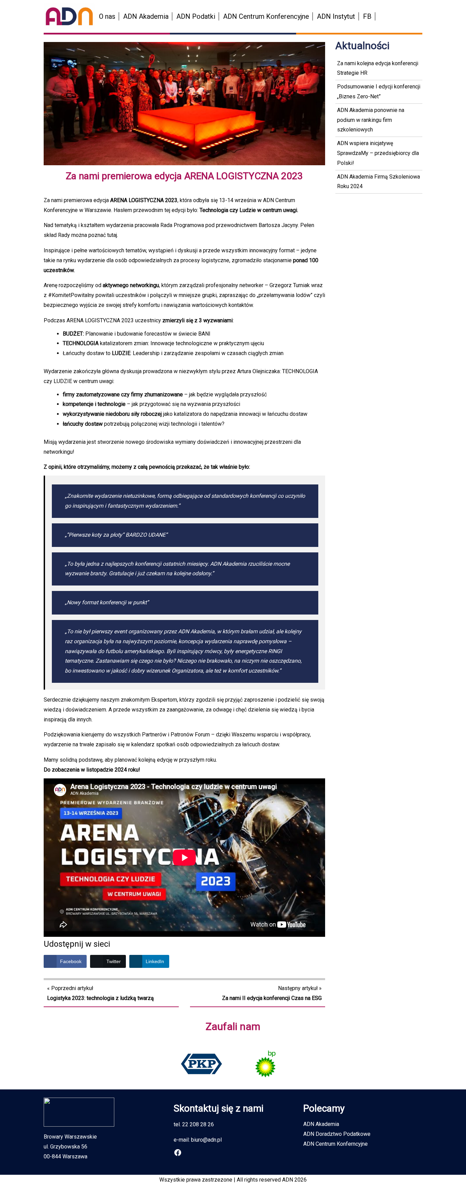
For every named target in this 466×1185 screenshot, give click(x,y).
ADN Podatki (195, 16)
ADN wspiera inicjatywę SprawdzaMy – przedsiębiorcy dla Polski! (378, 153)
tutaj (112, 235)
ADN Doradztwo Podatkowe (336, 1134)
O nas (107, 16)
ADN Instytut (336, 16)
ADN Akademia (146, 16)
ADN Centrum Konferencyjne (266, 16)
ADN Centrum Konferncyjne (335, 1144)
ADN (287, 1179)
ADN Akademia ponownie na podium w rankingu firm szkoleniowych (370, 120)
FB (367, 16)
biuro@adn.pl (206, 1140)
